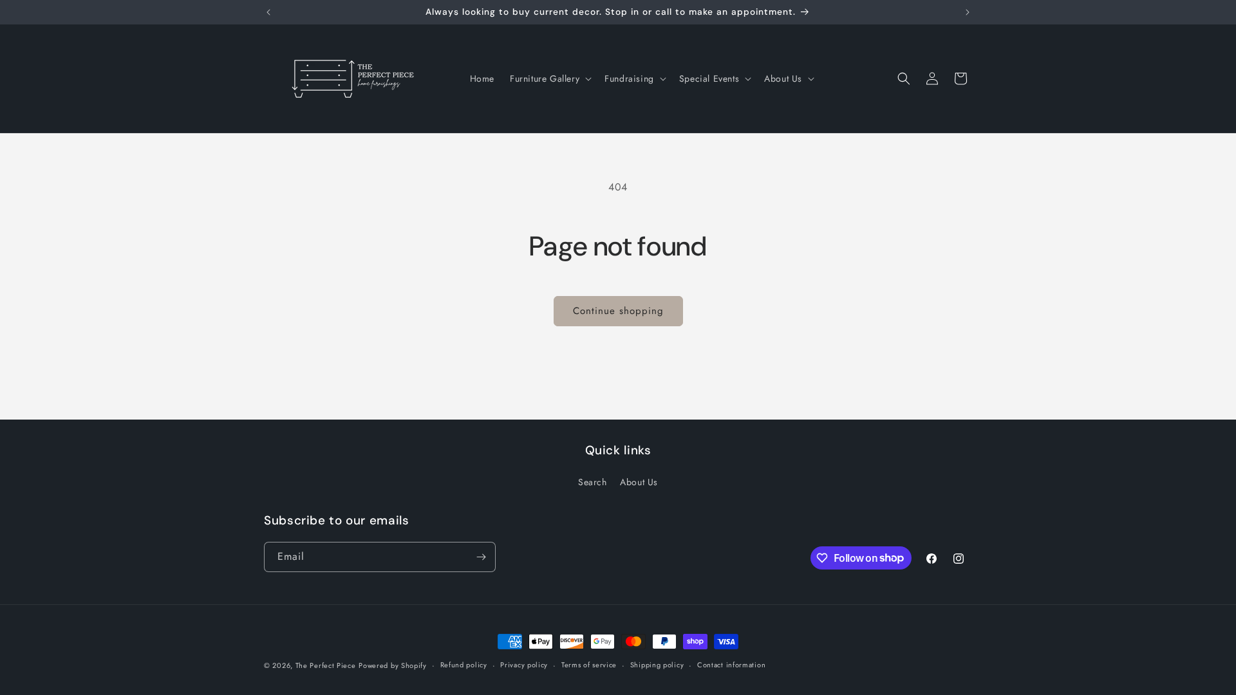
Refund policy (463, 665)
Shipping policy (657, 665)
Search (592, 482)
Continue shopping (618, 311)
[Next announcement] (967, 12)
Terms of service (589, 665)
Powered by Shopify (393, 665)
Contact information (731, 665)
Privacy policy (524, 665)
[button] (549, 78)
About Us (639, 482)
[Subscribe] (481, 557)
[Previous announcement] (268, 12)
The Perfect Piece (325, 665)
